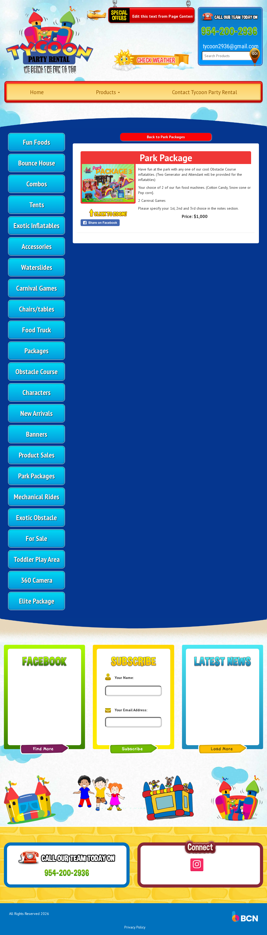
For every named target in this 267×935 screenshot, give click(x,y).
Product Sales (36, 455)
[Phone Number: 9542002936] (229, 31)
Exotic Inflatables (36, 225)
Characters (36, 392)
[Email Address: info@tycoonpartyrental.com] (230, 46)
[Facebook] (44, 748)
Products (106, 92)
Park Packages (36, 476)
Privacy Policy (134, 927)
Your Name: (124, 677)
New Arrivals (36, 413)
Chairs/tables (36, 309)
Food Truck (36, 330)
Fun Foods (36, 142)
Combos (36, 184)
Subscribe (133, 748)
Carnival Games (36, 288)
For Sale (36, 538)
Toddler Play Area (37, 559)
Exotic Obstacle (36, 517)
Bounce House (36, 163)
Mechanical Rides (36, 496)
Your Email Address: (131, 710)
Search (255, 57)
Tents (36, 204)
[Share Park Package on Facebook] (108, 222)
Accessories (37, 246)
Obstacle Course (36, 371)
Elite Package (36, 601)
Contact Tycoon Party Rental (204, 92)
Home (37, 92)
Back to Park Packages (166, 137)
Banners (36, 434)
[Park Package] (108, 183)
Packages (36, 350)
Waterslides (36, 267)
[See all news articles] (222, 748)
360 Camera (36, 580)
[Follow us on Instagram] (196, 865)
